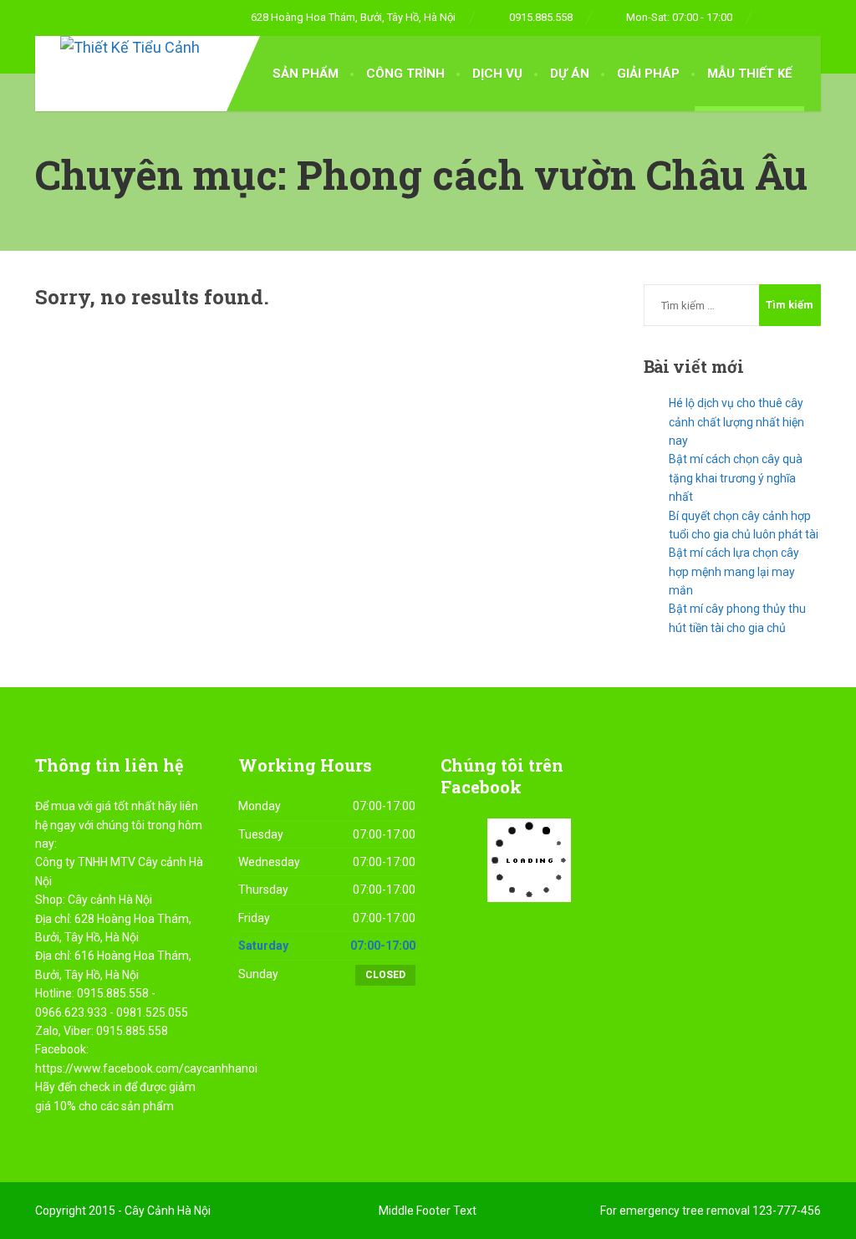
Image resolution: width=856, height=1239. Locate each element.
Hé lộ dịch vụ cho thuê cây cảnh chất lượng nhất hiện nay (736, 421)
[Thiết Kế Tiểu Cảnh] (117, 48)
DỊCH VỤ (497, 73)
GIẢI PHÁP (648, 73)
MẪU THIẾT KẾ (749, 73)
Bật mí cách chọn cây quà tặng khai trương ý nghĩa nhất (735, 477)
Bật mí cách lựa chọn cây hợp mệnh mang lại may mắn (734, 571)
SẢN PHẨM (306, 73)
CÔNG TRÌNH (405, 73)
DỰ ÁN (569, 73)
